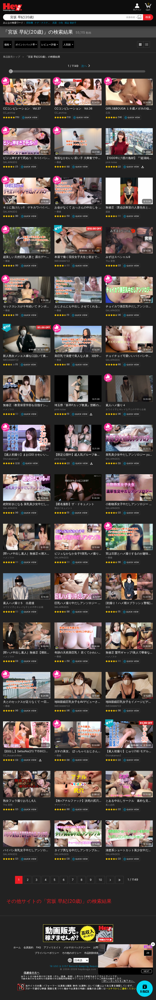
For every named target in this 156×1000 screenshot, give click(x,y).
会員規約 (28, 947)
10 (100, 879)
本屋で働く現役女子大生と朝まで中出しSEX (82, 257)
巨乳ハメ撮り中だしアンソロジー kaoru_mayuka (85, 603)
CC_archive (9, 112)
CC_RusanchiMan (12, 755)
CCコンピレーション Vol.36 (73, 108)
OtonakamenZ (10, 458)
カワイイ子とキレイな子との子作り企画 (126, 409)
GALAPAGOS (10, 162)
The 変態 (110, 261)
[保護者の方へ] (78, 981)
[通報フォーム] (78, 989)
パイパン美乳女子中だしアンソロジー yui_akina (34, 850)
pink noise (111, 162)
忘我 (108, 112)
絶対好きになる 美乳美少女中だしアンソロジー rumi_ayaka (41, 504)
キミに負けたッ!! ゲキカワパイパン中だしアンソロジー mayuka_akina (49, 207)
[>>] (119, 880)
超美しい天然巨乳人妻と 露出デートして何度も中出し (37, 257)
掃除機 (29, 22)
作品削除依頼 (91, 952)
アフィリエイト (52, 947)
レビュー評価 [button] (48, 44)
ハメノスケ (8, 409)
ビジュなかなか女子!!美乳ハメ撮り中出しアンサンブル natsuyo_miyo (98, 553)
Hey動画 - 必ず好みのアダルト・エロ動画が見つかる (12, 7)
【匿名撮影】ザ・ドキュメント (74, 504)
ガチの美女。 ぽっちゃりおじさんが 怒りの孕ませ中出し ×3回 (94, 751)
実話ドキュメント (63, 508)
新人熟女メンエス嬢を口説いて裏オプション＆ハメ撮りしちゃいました (48, 355)
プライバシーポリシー (47, 952)
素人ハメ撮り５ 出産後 (18, 603)
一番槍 (57, 162)
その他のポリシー (71, 952)
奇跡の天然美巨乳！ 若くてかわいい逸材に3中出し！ (88, 652)
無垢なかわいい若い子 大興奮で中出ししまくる (84, 158)
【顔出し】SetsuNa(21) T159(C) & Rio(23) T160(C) (38, 751)
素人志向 (110, 804)
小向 (60, 22)
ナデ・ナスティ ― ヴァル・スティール (43, 22)
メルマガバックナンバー (77, 947)
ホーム (17, 947)
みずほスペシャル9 (118, 257)
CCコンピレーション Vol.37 (22, 108)
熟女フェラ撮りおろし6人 (19, 800)
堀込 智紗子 (70, 22)
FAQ (38, 947)
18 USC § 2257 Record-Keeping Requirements (78, 966)
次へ (84, 66)
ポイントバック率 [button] (25, 44)
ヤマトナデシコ (62, 804)
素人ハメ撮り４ (116, 405)
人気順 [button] (67, 44)
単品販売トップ (12, 56)
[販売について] (78, 941)
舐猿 (108, 211)
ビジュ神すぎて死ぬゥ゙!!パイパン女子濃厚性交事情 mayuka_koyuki (47, 158)
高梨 (54, 22)
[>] (110, 880)
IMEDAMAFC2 (62, 261)
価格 (6, 44)
